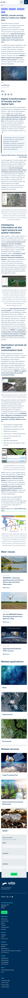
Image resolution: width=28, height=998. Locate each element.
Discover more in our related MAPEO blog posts (13, 510)
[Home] (4, 2)
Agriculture (4, 919)
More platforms (5, 952)
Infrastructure (5, 927)
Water (3, 923)
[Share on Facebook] (2, 94)
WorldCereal (4, 960)
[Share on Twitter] (8, 94)
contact (4, 912)
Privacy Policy (5, 985)
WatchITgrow (5, 949)
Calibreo (3, 935)
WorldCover (4, 958)
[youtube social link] (12, 897)
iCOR (2, 937)
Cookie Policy (5, 987)
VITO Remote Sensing (7, 970)
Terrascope (4, 944)
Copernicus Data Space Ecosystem (11, 951)
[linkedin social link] (8, 897)
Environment (4, 921)
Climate (3, 925)
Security (3, 929)
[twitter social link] (10, 897)
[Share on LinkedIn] (5, 94)
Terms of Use (5, 983)
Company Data (5, 980)
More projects (4, 964)
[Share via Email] (11, 94)
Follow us (3, 897)
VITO (2, 972)
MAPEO (3, 947)
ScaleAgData (4, 962)
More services (4, 938)
